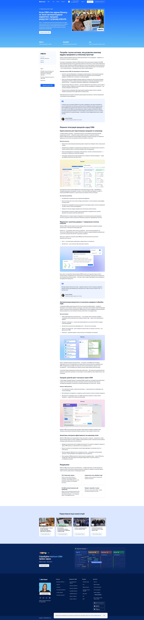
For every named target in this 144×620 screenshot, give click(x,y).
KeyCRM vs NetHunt (73, 593)
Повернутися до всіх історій (46, 9)
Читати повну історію (45, 534)
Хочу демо (90, 1)
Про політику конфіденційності (94, 615)
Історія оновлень (60, 592)
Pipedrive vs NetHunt (73, 585)
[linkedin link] (46, 598)
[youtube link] (50, 598)
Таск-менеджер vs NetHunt (73, 582)
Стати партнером (97, 590)
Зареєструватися (44, 565)
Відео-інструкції (86, 587)
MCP (83, 599)
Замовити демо (45, 593)
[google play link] (99, 609)
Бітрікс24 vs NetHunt (73, 588)
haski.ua (42, 62)
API (83, 596)
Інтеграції (58, 587)
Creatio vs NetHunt (73, 599)
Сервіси (57, 1)
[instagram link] (43, 598)
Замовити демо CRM (45, 32)
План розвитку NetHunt (61, 590)
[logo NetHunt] (42, 1)
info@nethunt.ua (75, 2)
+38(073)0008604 (75, 1)
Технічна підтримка (97, 587)
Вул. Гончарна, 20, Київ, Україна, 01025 (98, 598)
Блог (83, 584)
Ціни (53, 1)
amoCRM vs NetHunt (73, 591)
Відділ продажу (97, 584)
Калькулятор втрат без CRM (86, 590)
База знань (85, 593)
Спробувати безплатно (99, 1)
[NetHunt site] (43, 579)
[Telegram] (69, 2)
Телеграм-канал (86, 582)
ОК (104, 615)
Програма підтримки (61, 595)
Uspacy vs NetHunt (73, 596)
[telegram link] (40, 598)
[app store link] (99, 606)
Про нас (95, 582)
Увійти (82, 1)
